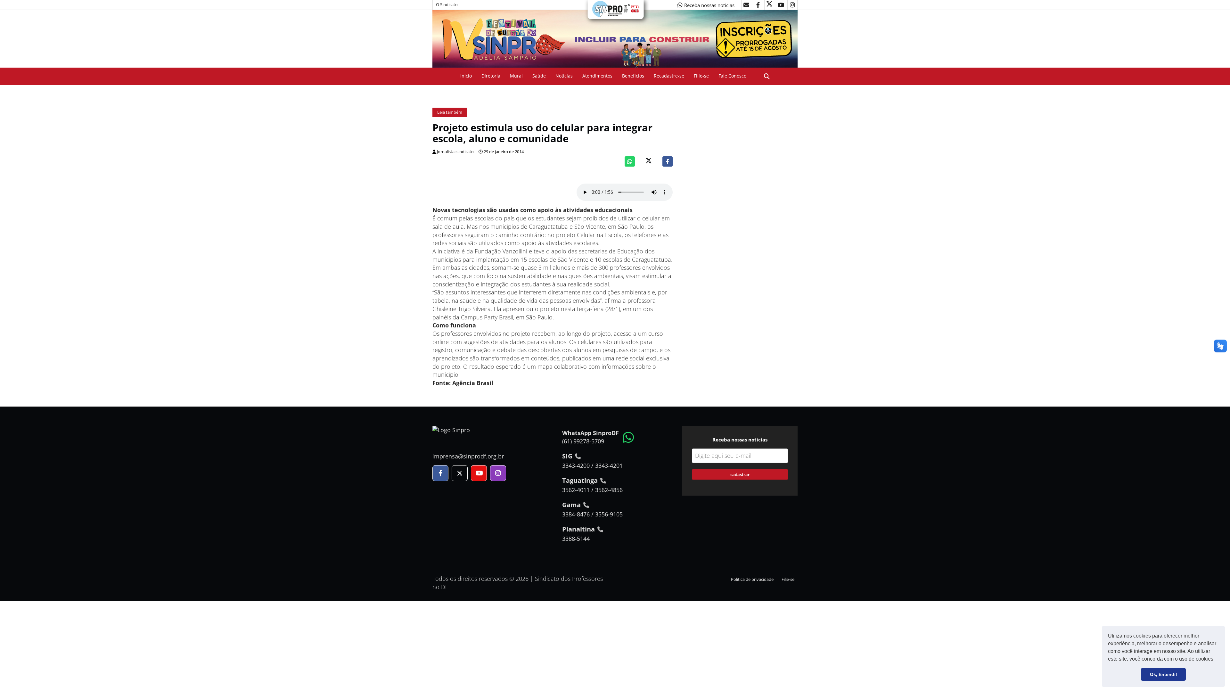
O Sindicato (447, 4)
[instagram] (792, 5)
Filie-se (701, 76)
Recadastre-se (669, 76)
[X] (769, 5)
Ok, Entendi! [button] (1163, 674)
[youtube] (781, 5)
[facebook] (758, 5)
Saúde (539, 76)
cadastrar (740, 474)
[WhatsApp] (630, 161)
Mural (516, 76)
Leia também (449, 112)
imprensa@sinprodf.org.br (468, 456)
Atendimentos (597, 76)
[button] (1217, 660)
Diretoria (490, 76)
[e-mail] (746, 5)
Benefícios (633, 76)
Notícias (564, 76)
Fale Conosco (732, 76)
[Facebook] (667, 161)
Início (466, 76)
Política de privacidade (752, 579)
